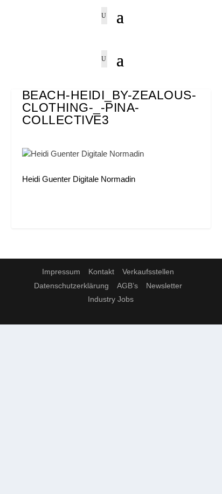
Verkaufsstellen (148, 271)
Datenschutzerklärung (71, 285)
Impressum (61, 271)
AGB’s (127, 285)
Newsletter (164, 285)
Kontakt (101, 271)
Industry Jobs (111, 299)
